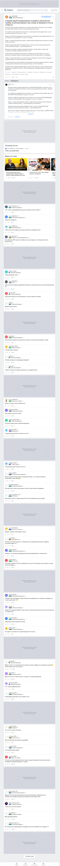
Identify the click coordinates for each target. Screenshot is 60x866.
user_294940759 (10, 148)
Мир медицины (16, 227)
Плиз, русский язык (12, 151)
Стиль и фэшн (15, 464)
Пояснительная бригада (18, 474)
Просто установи (17, 529)
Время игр (15, 431)
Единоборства (15, 539)
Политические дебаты (18, 792)
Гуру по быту (15, 737)
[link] (16, 169)
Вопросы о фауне (17, 401)
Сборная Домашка (17, 17)
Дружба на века (16, 674)
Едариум (14, 727)
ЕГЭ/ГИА (14, 496)
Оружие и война (16, 814)
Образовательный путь (18, 217)
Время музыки (16, 347)
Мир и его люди (15, 757)
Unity (13, 282)
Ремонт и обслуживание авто (20, 237)
